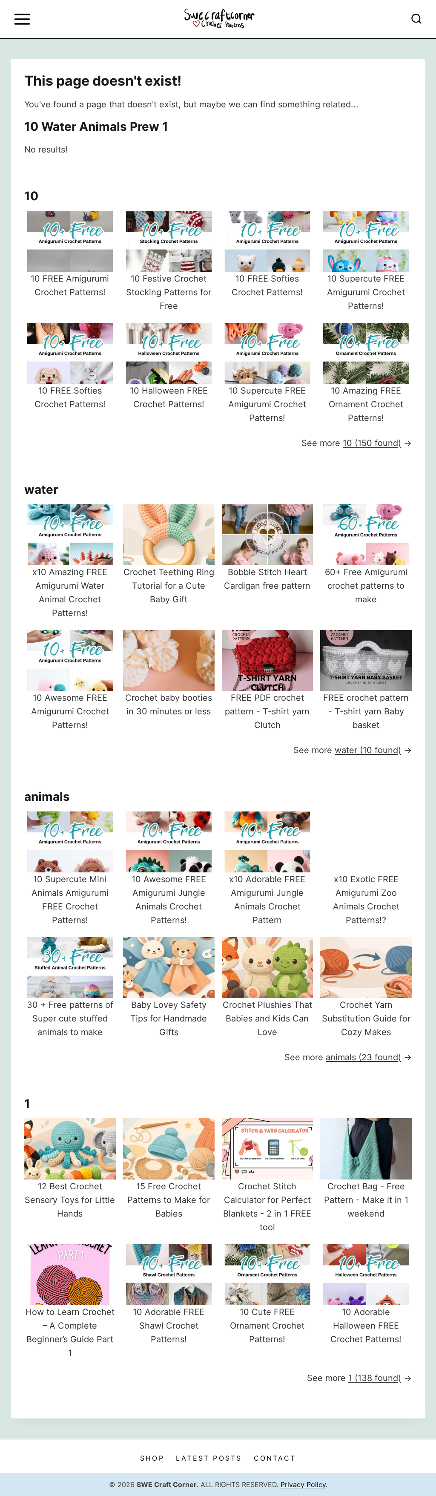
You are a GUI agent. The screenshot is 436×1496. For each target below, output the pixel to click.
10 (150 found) (372, 443)
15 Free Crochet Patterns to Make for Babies (168, 1200)
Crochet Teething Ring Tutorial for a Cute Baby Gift (168, 585)
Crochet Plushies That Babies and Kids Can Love (267, 1018)
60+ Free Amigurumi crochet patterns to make (366, 585)
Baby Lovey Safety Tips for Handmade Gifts (168, 1018)
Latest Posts (209, 1458)
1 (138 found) (374, 1378)
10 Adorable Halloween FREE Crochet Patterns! (366, 1325)
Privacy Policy (303, 1484)
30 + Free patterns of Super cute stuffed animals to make (70, 1018)
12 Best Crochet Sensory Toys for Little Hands (70, 1200)
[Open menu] (22, 19)
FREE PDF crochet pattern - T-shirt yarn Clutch (267, 711)
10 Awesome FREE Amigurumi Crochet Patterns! (70, 711)
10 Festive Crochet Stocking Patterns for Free (168, 292)
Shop (152, 1458)
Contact (275, 1458)
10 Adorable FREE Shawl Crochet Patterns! (168, 1325)
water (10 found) (368, 750)
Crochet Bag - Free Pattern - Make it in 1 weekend (366, 1200)
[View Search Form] (416, 19)
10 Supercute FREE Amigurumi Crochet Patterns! (366, 292)
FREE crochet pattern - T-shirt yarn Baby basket (366, 711)
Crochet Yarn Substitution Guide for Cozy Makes (366, 1018)
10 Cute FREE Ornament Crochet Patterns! (267, 1325)
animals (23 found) (363, 1057)
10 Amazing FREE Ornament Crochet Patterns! (366, 404)
